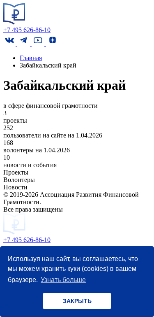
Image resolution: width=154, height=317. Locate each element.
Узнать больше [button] (63, 279)
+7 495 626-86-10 (27, 29)
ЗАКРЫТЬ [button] (77, 301)
